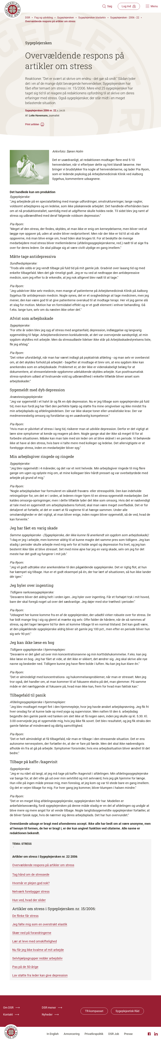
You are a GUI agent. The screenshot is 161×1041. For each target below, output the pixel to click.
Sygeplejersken (65, 17)
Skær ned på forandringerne (31, 933)
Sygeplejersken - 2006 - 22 (124, 17)
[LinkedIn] (156, 1034)
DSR (27, 17)
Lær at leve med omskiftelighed (34, 941)
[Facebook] (150, 1034)
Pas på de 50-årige (25, 967)
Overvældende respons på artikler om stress (50, 21)
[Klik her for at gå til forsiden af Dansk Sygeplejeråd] (52, 6)
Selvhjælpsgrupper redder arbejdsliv (37, 958)
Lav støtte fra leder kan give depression (40, 975)
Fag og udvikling (43, 17)
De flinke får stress (25, 916)
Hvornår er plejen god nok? (31, 883)
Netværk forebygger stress (31, 891)
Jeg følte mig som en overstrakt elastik (39, 924)
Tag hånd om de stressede (30, 874)
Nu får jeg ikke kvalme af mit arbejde (38, 950)
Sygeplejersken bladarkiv (92, 17)
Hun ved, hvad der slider (29, 900)
